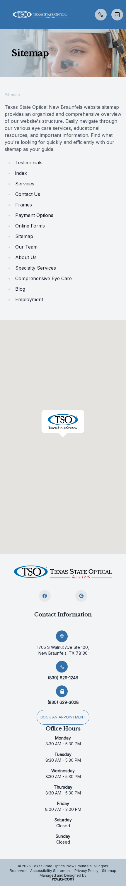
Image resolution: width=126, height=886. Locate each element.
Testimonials (28, 163)
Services (24, 184)
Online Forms (30, 226)
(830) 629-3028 (63, 702)
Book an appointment (63, 717)
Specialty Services (35, 268)
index (21, 173)
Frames (23, 205)
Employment (29, 299)
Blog (20, 289)
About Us (26, 257)
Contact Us (27, 194)
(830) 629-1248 (63, 677)
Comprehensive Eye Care (43, 278)
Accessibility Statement (50, 870)
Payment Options (34, 215)
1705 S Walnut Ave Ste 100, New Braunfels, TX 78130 (63, 650)
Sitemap (24, 236)
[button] (4, 14)
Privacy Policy (86, 870)
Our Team (26, 247)
